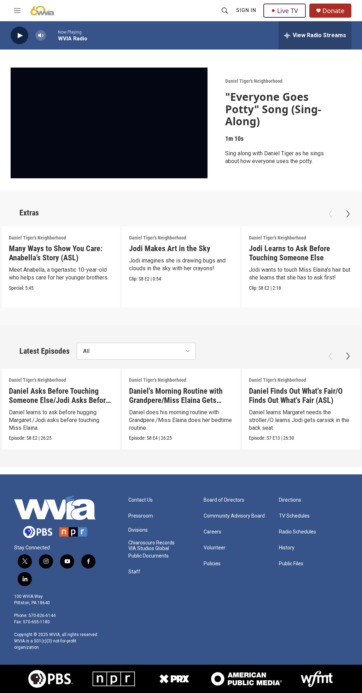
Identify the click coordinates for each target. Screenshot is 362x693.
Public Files (291, 563)
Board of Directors (224, 500)
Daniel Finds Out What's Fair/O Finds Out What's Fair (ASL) (296, 396)
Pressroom (140, 516)
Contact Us (140, 500)
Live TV (287, 10)
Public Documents (148, 556)
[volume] (41, 36)
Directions (290, 500)
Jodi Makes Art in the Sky (169, 248)
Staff (134, 571)
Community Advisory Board (234, 516)
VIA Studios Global (148, 548)
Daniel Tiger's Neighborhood (253, 81)
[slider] (52, 35)
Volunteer (215, 547)
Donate (333, 11)
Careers (212, 532)
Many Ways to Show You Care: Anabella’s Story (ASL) (56, 253)
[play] (19, 35)
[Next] (347, 214)
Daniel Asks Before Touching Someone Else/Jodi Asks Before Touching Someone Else (59, 400)
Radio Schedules (297, 532)
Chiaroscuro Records (151, 542)
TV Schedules (294, 516)
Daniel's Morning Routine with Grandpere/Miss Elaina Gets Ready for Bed (176, 400)
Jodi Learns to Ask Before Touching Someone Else (289, 253)
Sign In (246, 10)
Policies (212, 563)
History (286, 547)
